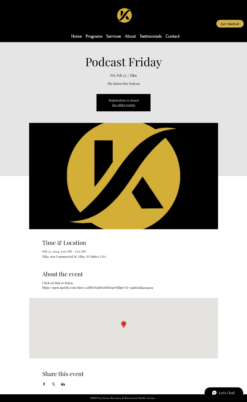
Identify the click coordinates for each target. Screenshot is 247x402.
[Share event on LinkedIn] (63, 384)
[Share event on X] (53, 384)
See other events (123, 105)
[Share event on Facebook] (44, 384)
